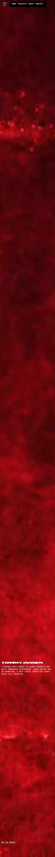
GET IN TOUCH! (8, 842)
